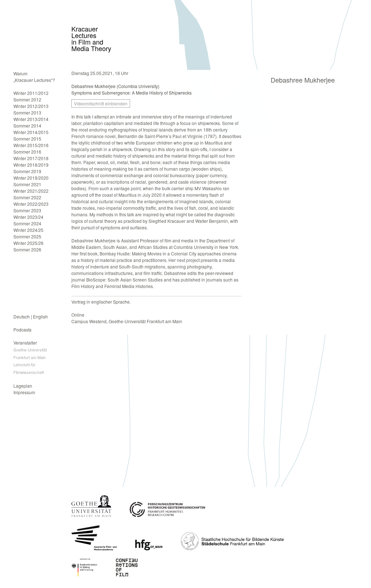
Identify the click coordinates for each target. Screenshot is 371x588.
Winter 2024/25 (28, 230)
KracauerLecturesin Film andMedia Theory (91, 38)
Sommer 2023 (27, 210)
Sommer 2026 (27, 249)
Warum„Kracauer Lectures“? (34, 76)
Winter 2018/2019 (31, 165)
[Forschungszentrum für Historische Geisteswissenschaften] (167, 515)
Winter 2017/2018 (31, 158)
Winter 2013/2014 (31, 119)
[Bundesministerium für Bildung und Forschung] (84, 574)
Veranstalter (25, 342)
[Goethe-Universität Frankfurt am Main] (91, 515)
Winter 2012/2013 (31, 106)
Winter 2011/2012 (31, 93)
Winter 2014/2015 (31, 132)
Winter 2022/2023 (31, 204)
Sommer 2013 (27, 112)
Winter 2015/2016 (31, 145)
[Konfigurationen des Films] (127, 574)
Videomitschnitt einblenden (101, 103)
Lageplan (22, 386)
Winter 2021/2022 (31, 191)
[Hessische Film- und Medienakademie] (94, 548)
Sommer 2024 (27, 223)
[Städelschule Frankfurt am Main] (232, 548)
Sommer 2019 (27, 171)
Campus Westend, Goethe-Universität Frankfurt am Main (126, 321)
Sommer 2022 (27, 197)
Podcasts (22, 329)
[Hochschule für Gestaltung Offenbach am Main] (148, 548)
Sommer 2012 (27, 99)
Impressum (24, 392)
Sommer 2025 (27, 236)
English (40, 316)
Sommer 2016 (27, 152)
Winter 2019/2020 (31, 178)
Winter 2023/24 (28, 217)
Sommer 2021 (27, 184)
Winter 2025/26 (28, 243)
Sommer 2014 (27, 125)
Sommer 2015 (27, 138)
